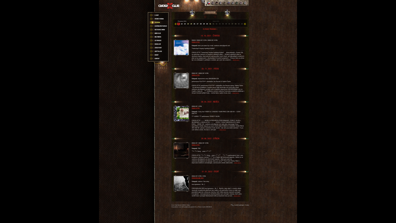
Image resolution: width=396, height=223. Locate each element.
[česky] (209, 3)
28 (201, 24)
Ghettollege (158, 51)
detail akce (236, 60)
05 (226, 24)
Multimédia (158, 37)
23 (185, 24)
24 (188, 24)
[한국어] (233, 3)
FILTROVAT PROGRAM (210, 29)
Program (157, 22)
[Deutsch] (217, 3)
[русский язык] (229, 3)
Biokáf (157, 55)
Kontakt (157, 58)
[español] (225, 3)
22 (182, 24)
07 (232, 24)
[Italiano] (245, 3)
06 (229, 24)
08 (235, 24)
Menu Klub (158, 33)
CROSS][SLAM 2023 (197, 178)
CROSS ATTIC (196, 42)
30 (207, 24)
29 (204, 24)
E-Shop (157, 15)
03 (220, 24)
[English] (213, 3)
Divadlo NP (158, 44)
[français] (221, 3)
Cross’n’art (158, 48)
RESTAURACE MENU (160, 29)
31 (210, 24)
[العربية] (237, 3)
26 (194, 24)
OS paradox (158, 40)
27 (197, 24)
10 (242, 24)
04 (223, 24)
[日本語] (241, 3)
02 (216, 24)
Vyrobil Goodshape (239, 205)
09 (239, 24)
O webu (247, 205)
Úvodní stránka (159, 19)
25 (191, 24)
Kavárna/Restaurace (161, 26)
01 (213, 24)
